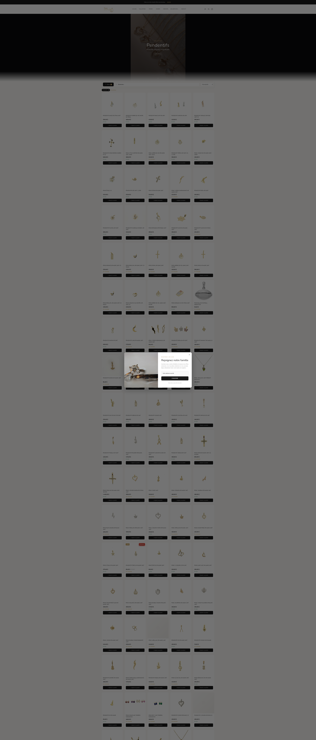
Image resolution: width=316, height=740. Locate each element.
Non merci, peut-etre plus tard (175, 382)
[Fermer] (189, 354)
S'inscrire (175, 378)
